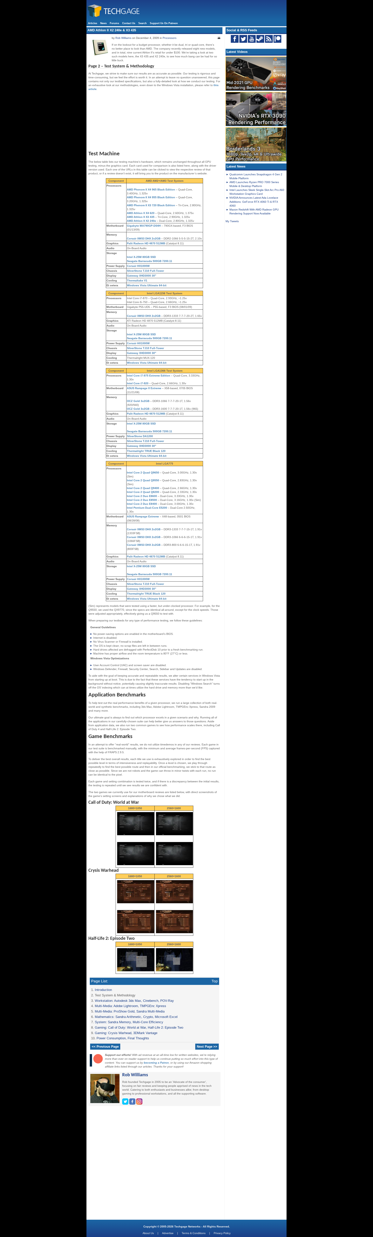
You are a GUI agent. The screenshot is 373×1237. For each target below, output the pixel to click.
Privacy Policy (222, 1233)
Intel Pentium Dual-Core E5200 (147, 507)
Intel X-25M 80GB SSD (141, 257)
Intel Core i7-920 (138, 383)
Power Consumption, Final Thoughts (123, 1038)
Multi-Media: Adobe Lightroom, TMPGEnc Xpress (130, 1006)
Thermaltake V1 (137, 280)
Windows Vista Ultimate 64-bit (146, 285)
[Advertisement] (154, 121)
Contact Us (128, 23)
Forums (114, 23)
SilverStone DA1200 (140, 436)
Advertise (167, 1233)
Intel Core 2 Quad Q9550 (143, 480)
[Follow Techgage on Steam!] (260, 39)
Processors (169, 37)
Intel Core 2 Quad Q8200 (143, 492)
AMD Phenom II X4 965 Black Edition (151, 189)
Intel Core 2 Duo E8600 (142, 496)
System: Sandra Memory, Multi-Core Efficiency (129, 1022)
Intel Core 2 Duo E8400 (142, 503)
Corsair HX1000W (138, 265)
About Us (148, 1233)
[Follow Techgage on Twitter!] (243, 39)
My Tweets (232, 221)
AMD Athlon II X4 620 (140, 213)
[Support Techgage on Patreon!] (277, 41)
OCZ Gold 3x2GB (138, 401)
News (103, 23)
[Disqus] (154, 1164)
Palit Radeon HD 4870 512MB (146, 243)
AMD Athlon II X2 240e (141, 220)
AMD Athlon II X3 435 (140, 216)
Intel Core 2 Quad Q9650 (143, 472)
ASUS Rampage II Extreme (144, 388)
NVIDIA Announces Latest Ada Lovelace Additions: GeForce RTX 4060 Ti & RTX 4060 (253, 201)
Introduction (103, 990)
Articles (92, 23)
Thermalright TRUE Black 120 (146, 451)
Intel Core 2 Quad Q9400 (143, 488)
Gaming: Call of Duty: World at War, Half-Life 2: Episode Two (139, 1027)
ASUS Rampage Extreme (143, 516)
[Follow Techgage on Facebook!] (235, 39)
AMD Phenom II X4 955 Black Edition (151, 197)
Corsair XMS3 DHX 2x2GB (143, 238)
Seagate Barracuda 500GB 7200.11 (149, 261)
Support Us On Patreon (164, 23)
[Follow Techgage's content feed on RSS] (269, 39)
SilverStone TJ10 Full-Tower (145, 270)
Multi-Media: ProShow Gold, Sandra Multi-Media (130, 1011)
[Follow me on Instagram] (139, 1103)
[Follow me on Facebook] (132, 1103)
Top (215, 981)
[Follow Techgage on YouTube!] (252, 39)
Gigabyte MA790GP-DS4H (144, 225)
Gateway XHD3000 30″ (141, 275)
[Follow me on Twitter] (125, 1103)
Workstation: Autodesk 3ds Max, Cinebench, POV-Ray (134, 1001)
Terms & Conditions (194, 1233)
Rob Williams (123, 37)
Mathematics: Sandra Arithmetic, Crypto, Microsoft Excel (136, 1017)
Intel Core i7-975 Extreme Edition (148, 375)
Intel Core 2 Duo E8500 (142, 499)
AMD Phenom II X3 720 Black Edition (151, 205)
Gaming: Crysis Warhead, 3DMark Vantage (126, 1033)
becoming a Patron (156, 1062)
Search (142, 23)
